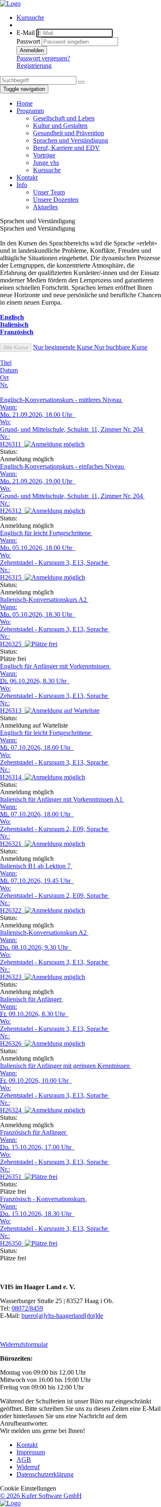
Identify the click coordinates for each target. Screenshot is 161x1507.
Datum (9, 370)
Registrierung (34, 65)
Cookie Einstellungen (28, 1488)
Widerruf (28, 1466)
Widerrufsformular (24, 1344)
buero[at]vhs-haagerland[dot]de (62, 1315)
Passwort (28, 41)
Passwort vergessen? (43, 58)
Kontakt (27, 1444)
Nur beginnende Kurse (63, 347)
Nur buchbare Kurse (120, 347)
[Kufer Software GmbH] (10, 1503)
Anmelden (32, 50)
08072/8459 (27, 1308)
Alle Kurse (15, 347)
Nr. (4, 384)
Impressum (31, 1452)
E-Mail (26, 32)
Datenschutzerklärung (45, 1474)
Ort (4, 377)
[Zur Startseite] (10, 3)
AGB (24, 1459)
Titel (6, 362)
